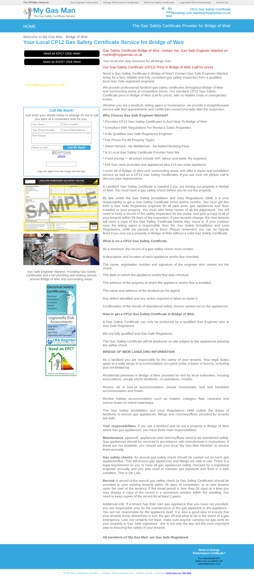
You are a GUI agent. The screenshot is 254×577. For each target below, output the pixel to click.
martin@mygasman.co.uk (45, 85)
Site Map (186, 573)
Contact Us (222, 2)
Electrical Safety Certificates (159, 2)
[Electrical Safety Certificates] (61, 313)
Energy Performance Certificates (121, 2)
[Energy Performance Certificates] (60, 375)
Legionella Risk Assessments (195, 2)
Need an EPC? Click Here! (62, 53)
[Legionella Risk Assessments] (61, 344)
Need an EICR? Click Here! (62, 62)
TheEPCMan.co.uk (173, 573)
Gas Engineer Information (84, 2)
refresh (61, 156)
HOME (29, 26)
